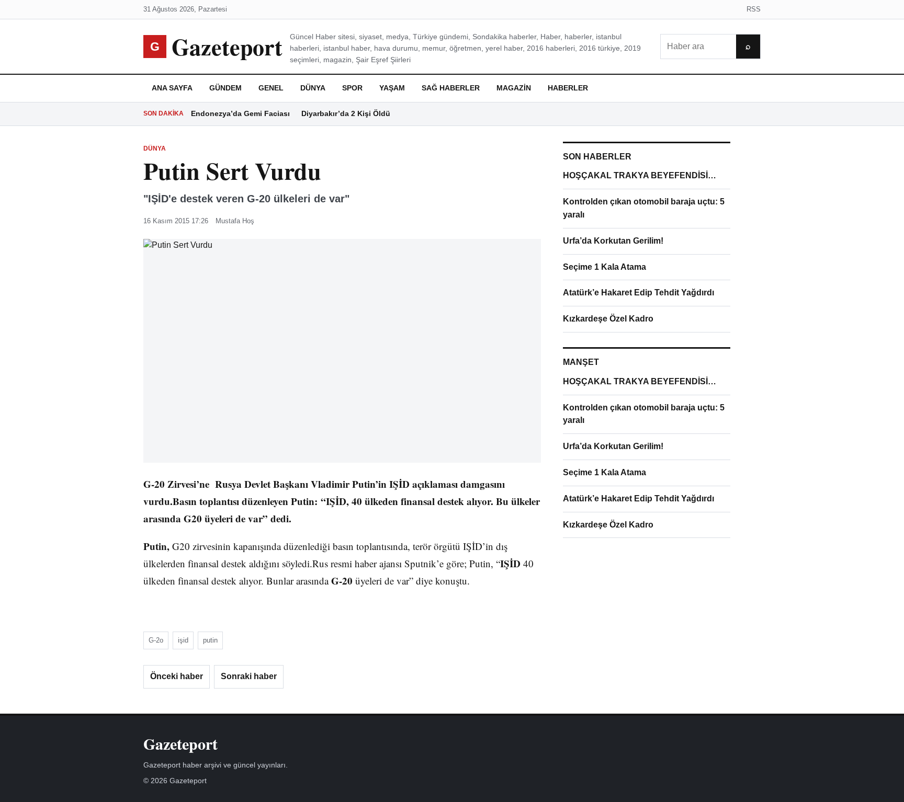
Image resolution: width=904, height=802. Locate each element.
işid (183, 640)
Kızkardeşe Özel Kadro (608, 318)
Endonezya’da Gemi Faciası (240, 113)
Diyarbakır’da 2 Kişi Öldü (345, 113)
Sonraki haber (249, 676)
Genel (271, 88)
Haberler (568, 88)
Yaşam (392, 88)
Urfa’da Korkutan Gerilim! (613, 240)
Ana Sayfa (172, 88)
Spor (352, 88)
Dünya (312, 88)
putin (210, 640)
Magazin (513, 88)
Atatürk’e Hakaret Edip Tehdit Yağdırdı (638, 292)
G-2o (156, 640)
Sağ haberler (451, 88)
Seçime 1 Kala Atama (604, 266)
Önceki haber (176, 676)
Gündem (225, 88)
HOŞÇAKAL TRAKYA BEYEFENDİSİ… (639, 175)
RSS (754, 9)
